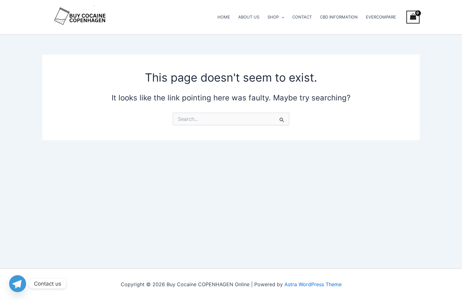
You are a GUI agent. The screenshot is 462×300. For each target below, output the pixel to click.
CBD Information (339, 16)
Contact (302, 16)
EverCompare (381, 16)
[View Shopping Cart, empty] (413, 17)
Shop (273, 16)
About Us (248, 16)
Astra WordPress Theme (313, 284)
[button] (281, 16)
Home (223, 16)
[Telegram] (17, 283)
